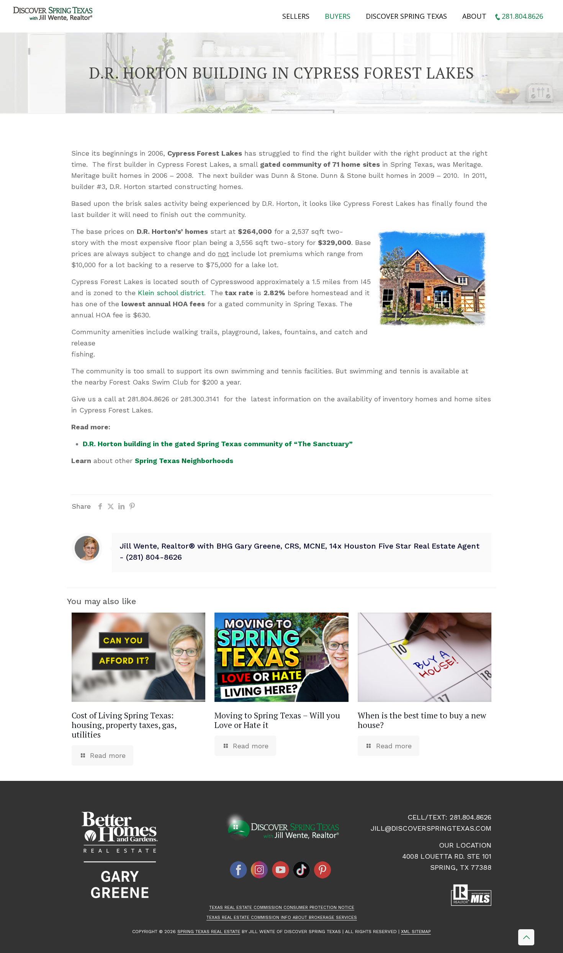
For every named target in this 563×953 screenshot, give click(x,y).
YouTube (281, 870)
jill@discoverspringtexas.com (431, 828)
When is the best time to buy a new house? (422, 720)
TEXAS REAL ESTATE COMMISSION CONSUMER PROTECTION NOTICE (281, 907)
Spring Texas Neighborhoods (184, 461)
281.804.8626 (470, 817)
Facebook (238, 870)
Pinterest (323, 870)
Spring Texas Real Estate (208, 931)
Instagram (259, 870)
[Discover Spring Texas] (54, 15)
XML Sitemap (416, 931)
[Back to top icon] (526, 937)
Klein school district (171, 293)
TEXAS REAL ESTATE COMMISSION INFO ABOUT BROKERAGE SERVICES (281, 917)
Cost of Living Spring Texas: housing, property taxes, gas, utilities (124, 725)
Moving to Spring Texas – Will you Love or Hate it (277, 720)
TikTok (302, 870)
